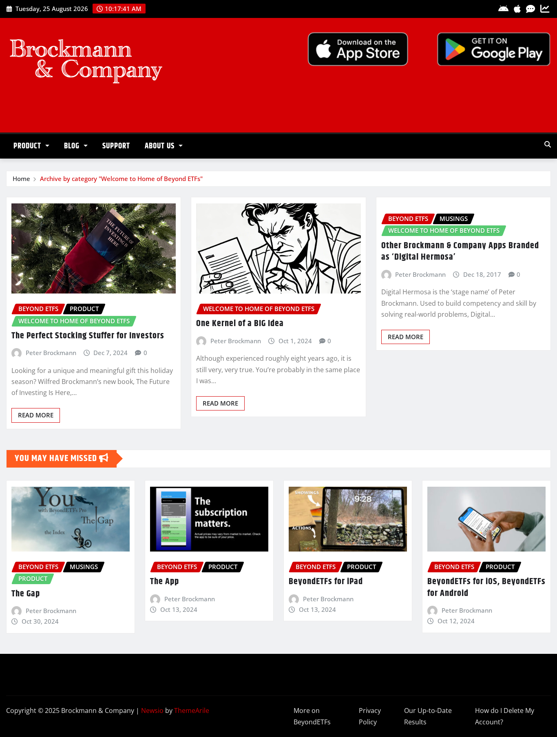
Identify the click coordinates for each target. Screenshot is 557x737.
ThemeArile (191, 710)
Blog (73, 146)
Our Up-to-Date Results (428, 716)
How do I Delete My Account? (504, 716)
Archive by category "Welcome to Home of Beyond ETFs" (121, 178)
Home (21, 178)
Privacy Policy (370, 716)
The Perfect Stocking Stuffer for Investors (87, 336)
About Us (161, 146)
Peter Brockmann (51, 353)
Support (116, 146)
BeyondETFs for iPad (326, 582)
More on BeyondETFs (312, 716)
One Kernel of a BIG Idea (240, 324)
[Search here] (547, 144)
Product (28, 146)
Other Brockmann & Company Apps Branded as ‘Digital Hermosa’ (460, 252)
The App (164, 582)
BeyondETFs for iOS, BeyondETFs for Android (486, 587)
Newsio (152, 710)
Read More (35, 415)
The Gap (25, 594)
